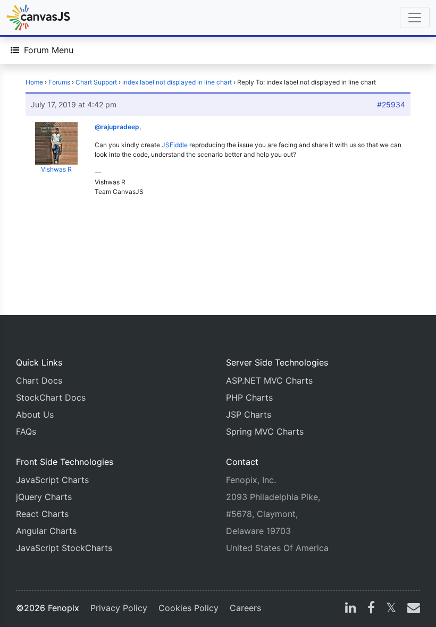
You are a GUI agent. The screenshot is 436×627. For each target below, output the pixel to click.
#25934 (391, 104)
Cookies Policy (188, 608)
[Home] (38, 17)
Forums (59, 82)
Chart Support (96, 82)
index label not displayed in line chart (177, 82)
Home (34, 82)
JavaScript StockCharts (64, 548)
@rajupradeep (117, 127)
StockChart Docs (51, 397)
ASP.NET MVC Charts (269, 380)
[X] (391, 608)
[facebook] (371, 608)
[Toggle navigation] (415, 17)
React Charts (42, 514)
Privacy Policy (118, 608)
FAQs (26, 431)
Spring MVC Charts (265, 431)
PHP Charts (249, 397)
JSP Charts (248, 414)
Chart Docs (39, 380)
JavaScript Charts (52, 480)
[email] (411, 608)
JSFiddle (175, 145)
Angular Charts (46, 531)
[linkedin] (350, 608)
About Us (35, 414)
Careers (245, 608)
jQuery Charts (44, 497)
